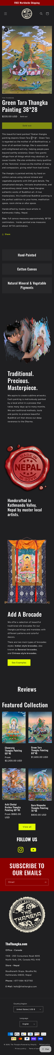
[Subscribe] (45, 882)
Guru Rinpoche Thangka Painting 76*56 (39, 808)
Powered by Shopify (29, 1044)
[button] (5, 14)
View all (27, 827)
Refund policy (44, 1044)
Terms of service (35, 1048)
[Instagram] (20, 849)
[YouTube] (33, 849)
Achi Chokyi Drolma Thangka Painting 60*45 (13, 807)
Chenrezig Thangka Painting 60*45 (13, 750)
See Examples (19, 662)
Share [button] (7, 234)
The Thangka (16, 1044)
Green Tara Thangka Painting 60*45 (39, 750)
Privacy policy (20, 1048)
